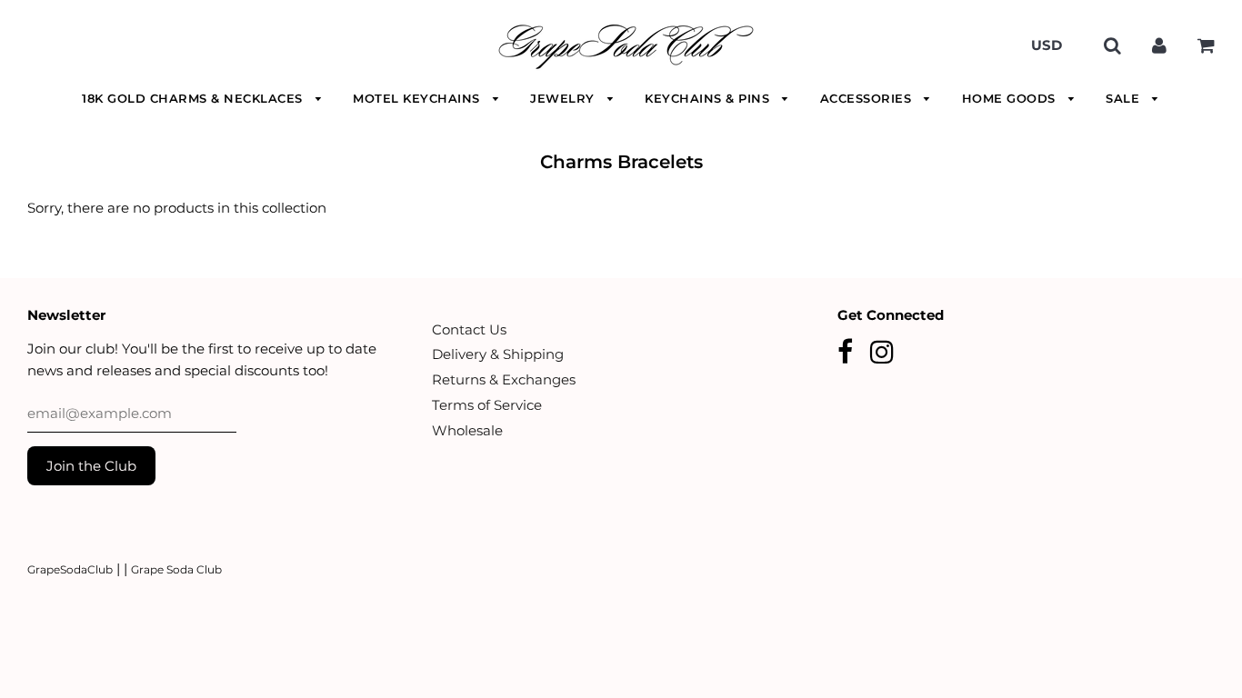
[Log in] (1159, 45)
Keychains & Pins (709, 98)
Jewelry (564, 98)
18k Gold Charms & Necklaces (194, 98)
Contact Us (469, 329)
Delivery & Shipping (498, 354)
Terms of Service (487, 405)
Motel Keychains (418, 98)
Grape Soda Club (176, 569)
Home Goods (1011, 98)
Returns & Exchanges (504, 379)
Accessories (868, 98)
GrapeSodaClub (70, 569)
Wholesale (467, 430)
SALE (1125, 98)
